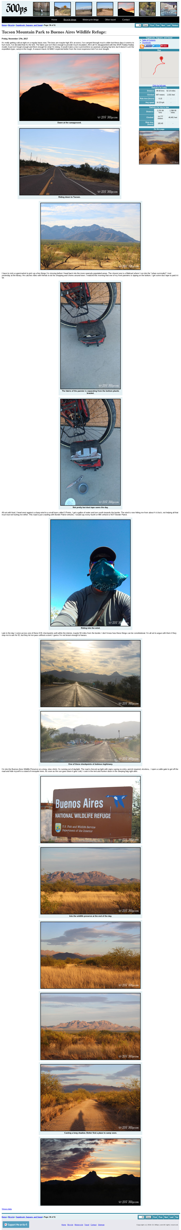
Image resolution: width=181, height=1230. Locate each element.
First (152, 25)
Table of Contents (149, 40)
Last (168, 25)
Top (176, 1217)
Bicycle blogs (70, 20)
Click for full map (159, 85)
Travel (86, 1225)
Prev (158, 25)
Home (54, 20)
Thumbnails (146, 43)
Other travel (110, 20)
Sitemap (101, 1225)
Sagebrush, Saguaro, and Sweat (29, 25)
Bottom (175, 25)
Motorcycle (79, 1225)
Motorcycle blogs (91, 20)
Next (163, 25)
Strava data (7, 1209)
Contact (126, 20)
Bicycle (11, 25)
